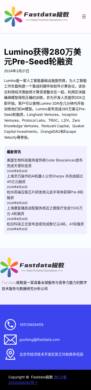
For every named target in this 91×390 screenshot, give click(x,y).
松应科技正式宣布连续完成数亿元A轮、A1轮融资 (45, 224)
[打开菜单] (84, 16)
